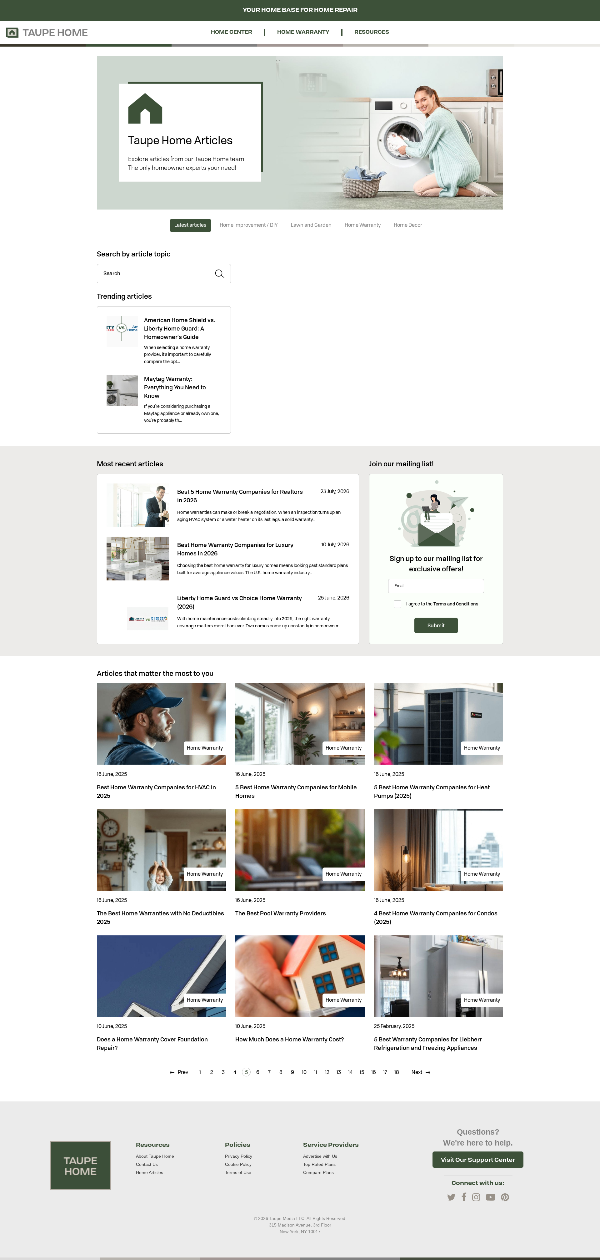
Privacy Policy (238, 1156)
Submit (436, 625)
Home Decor (408, 225)
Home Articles (149, 1172)
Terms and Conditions (455, 604)
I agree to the (442, 604)
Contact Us (147, 1164)
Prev (182, 1072)
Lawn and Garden (311, 225)
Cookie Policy (238, 1164)
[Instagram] (476, 1197)
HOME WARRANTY (303, 32)
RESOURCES (371, 32)
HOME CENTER (231, 32)
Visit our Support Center (478, 1159)
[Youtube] (490, 1197)
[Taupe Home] (80, 1165)
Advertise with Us (320, 1156)
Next (417, 1072)
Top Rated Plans (319, 1164)
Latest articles (190, 225)
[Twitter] (451, 1197)
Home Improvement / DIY (249, 225)
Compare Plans (318, 1172)
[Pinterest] (505, 1197)
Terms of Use (238, 1172)
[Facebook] (464, 1197)
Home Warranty (363, 225)
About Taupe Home (155, 1156)
